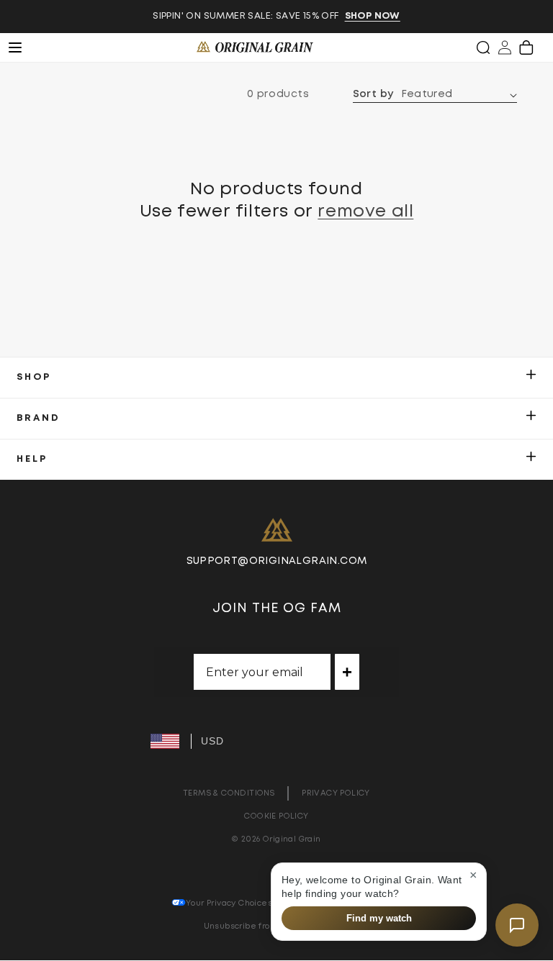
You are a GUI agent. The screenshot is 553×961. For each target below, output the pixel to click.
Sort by (373, 94)
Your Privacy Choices (229, 903)
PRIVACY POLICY (336, 793)
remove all (365, 211)
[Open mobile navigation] (23, 47)
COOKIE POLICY (276, 816)
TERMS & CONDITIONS (228, 793)
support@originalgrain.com (276, 561)
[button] (483, 47)
